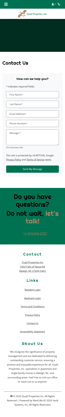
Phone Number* (18, 123)
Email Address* (17, 113)
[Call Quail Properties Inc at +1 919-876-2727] (59, 4)
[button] (53, 4)
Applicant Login (32, 298)
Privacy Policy (13, 159)
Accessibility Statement (32, 331)
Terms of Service (35, 159)
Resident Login (33, 289)
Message (15, 133)
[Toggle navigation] (6, 4)
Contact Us (32, 323)
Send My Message (32, 169)
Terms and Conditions (32, 306)
